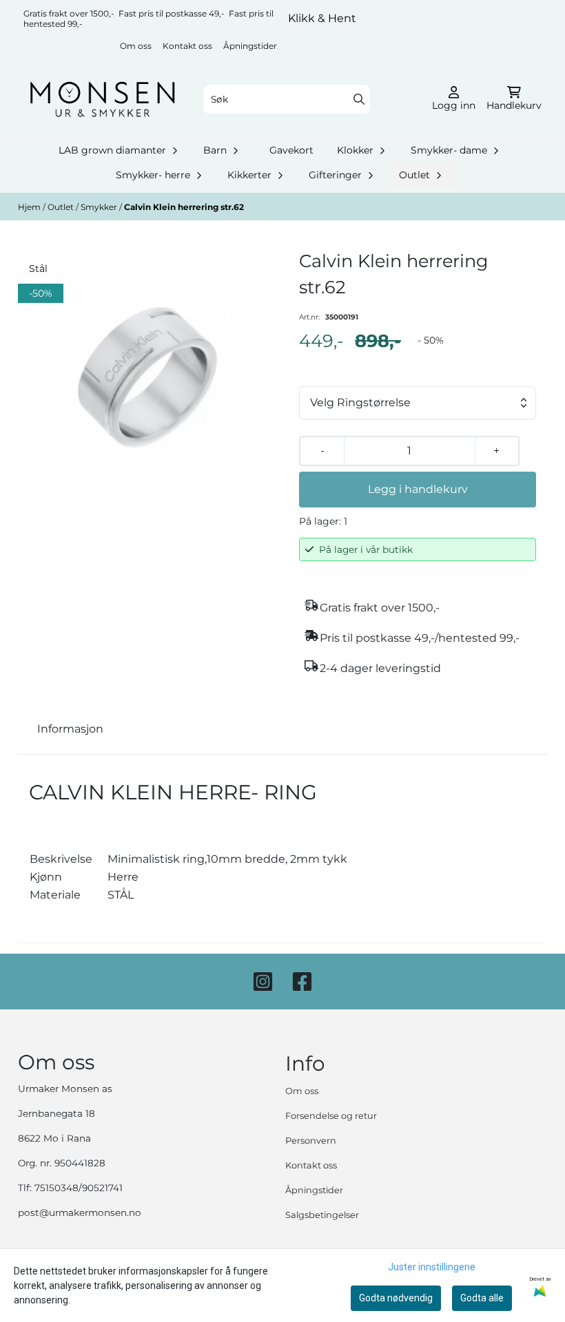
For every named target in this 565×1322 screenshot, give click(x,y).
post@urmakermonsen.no (79, 1212)
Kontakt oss (187, 46)
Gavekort (291, 150)
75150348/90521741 (78, 1187)
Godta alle (482, 1297)
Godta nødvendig (396, 1297)
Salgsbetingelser (322, 1215)
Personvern (310, 1140)
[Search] (359, 99)
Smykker (100, 207)
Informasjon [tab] (70, 728)
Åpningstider (250, 46)
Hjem (30, 207)
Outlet (62, 207)
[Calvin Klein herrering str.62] (147, 377)
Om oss (136, 46)
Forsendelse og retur (331, 1116)
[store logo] (102, 99)
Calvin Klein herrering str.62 (184, 207)
